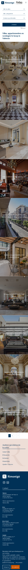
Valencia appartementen (8, 501)
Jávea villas (5, 517)
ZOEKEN (14, 24)
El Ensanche (6, 455)
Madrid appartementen (8, 543)
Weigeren (6, 567)
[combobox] (3, 9)
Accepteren (15, 567)
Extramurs (5, 458)
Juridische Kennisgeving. (8, 562)
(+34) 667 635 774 (7, 540)
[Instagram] (4, 482)
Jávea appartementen (7, 515)
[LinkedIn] (7, 482)
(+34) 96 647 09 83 (7, 526)
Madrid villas (5, 545)
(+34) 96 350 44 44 (7, 497)
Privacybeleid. (19, 562)
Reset (24, 28)
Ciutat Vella (6, 452)
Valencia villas (5, 502)
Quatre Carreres (7, 464)
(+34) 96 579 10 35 (7, 512)
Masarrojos (6, 461)
